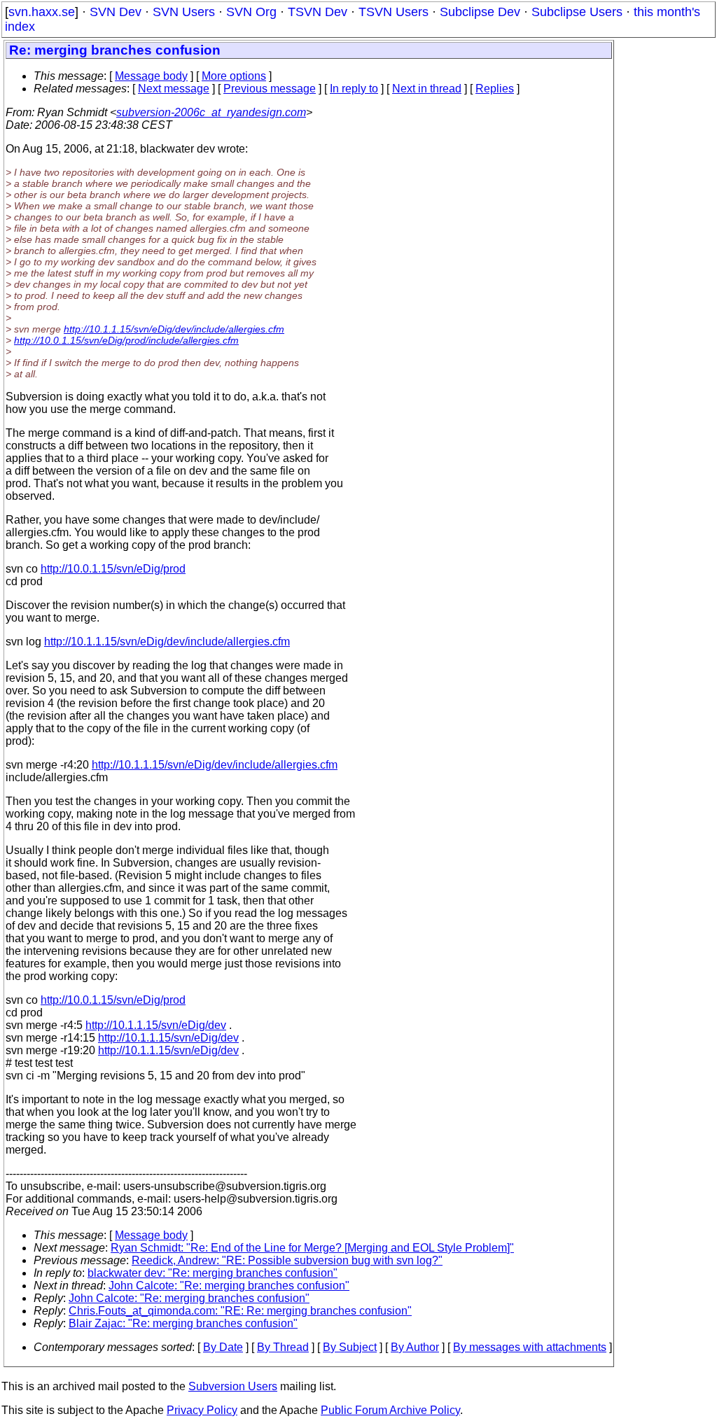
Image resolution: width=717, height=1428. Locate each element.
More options (234, 76)
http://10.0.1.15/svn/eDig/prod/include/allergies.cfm (126, 340)
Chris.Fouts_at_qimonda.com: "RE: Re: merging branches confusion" (240, 1311)
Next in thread (426, 88)
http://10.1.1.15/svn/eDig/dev (155, 1025)
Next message (173, 88)
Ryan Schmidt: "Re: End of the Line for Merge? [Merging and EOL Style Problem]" (312, 1248)
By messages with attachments (529, 1347)
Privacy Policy (202, 1410)
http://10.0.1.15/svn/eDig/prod (113, 569)
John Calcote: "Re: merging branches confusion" (229, 1286)
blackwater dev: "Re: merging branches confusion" (212, 1273)
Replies (494, 88)
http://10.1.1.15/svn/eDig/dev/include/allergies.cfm (174, 329)
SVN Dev (115, 12)
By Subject (350, 1347)
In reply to (354, 88)
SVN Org (251, 12)
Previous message (269, 88)
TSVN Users (393, 12)
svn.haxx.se (41, 12)
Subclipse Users (576, 12)
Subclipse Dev (480, 12)
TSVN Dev (317, 12)
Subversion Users (232, 1386)
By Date (223, 1347)
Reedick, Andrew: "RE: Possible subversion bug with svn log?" (287, 1260)
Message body (151, 76)
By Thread (283, 1347)
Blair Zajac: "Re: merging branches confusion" (183, 1323)
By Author (415, 1347)
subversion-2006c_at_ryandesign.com (211, 112)
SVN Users (184, 12)
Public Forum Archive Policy (390, 1410)
